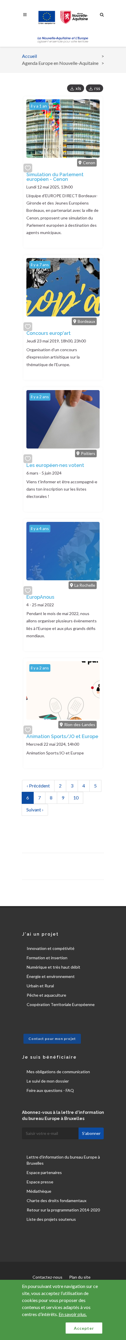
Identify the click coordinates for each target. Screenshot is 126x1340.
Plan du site (80, 1277)
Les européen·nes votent (55, 465)
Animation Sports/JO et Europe (62, 736)
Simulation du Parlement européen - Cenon (55, 177)
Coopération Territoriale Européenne (61, 1004)
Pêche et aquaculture (46, 995)
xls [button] (78, 88)
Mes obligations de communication (58, 1071)
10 (78, 797)
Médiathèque (39, 1191)
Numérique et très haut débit (53, 967)
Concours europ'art (48, 333)
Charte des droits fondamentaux (56, 1200)
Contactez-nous (47, 1277)
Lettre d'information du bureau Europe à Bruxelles (63, 1160)
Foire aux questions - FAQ (50, 1090)
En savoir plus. (73, 1314)
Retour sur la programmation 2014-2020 (63, 1209)
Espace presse (40, 1181)
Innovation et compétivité (50, 948)
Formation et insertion (47, 957)
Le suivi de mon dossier (48, 1080)
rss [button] (97, 88)
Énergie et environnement (51, 976)
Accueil (29, 56)
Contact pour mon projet (52, 1038)
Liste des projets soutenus (51, 1219)
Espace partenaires (44, 1172)
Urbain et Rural (40, 985)
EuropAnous (40, 597)
